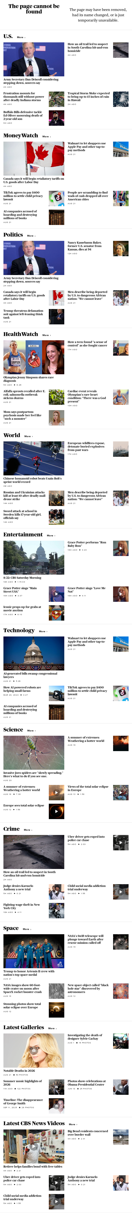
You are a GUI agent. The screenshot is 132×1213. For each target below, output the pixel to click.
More (20, 37)
